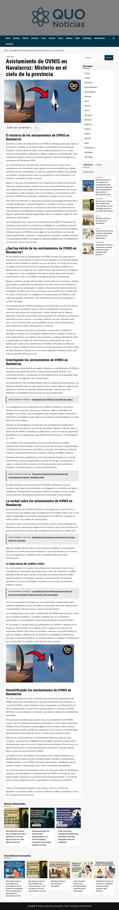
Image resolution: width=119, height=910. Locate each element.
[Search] (113, 38)
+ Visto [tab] (98, 164)
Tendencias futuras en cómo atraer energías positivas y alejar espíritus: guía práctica (104, 250)
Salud (77, 38)
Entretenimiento (90, 87)
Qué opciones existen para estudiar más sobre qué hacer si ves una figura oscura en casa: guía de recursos (16, 836)
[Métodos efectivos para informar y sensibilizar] (88, 219)
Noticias (16, 38)
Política (87, 134)
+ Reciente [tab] (88, 164)
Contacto (9, 44)
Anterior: (37, 788)
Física (43, 38)
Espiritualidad (89, 92)
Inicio (8, 38)
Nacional (87, 120)
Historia (52, 38)
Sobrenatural (99, 38)
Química (69, 38)
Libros (60, 38)
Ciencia (87, 73)
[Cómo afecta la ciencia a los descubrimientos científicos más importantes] (88, 233)
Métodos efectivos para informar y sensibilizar (103, 220)
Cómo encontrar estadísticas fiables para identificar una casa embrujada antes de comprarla (68, 836)
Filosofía (34, 38)
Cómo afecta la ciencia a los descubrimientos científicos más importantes (79, 886)
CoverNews (74, 906)
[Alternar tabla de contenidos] (35, 128)
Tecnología (86, 38)
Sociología (88, 152)
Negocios (88, 124)
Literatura (88, 115)
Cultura (25, 38)
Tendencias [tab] (88, 172)
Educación (88, 83)
